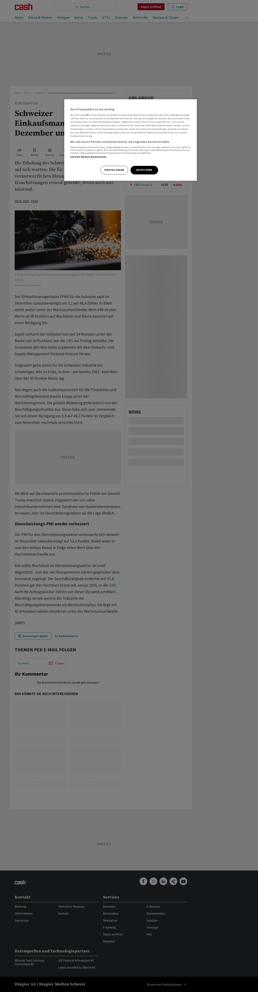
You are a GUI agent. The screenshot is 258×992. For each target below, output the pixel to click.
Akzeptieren (144, 169)
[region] (130, 140)
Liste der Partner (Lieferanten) (88, 156)
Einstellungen (114, 169)
